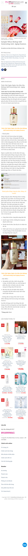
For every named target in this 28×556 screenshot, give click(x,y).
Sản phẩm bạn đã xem (7, 488)
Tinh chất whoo (12, 66)
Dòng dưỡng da (22, 55)
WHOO (10, 58)
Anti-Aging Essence (7, 61)
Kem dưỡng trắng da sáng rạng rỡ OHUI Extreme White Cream (21, 363)
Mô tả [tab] (2, 78)
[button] (2, 2)
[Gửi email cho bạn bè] (5, 69)
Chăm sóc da (9, 55)
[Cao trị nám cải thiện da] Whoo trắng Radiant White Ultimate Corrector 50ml (7, 364)
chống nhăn (8, 64)
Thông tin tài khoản (6, 481)
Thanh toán (4, 474)
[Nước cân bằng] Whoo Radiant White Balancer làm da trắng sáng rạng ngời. (7, 389)
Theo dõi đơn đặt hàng (7, 484)
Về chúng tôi (4, 447)
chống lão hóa (11, 63)
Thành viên (4, 477)
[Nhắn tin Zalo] (24, 545)
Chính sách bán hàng (7, 451)
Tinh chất (6, 58)
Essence (13, 64)
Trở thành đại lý (5, 491)
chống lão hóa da (18, 63)
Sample (11, 38)
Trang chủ (4, 38)
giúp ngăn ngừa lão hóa (21, 64)
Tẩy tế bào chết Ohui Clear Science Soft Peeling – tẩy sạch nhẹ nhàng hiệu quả (21, 389)
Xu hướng (4, 470)
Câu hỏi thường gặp (6, 461)
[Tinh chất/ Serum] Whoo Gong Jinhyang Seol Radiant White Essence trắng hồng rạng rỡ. (21, 413)
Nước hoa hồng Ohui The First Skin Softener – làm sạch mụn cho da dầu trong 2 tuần (7, 338)
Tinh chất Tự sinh (5, 66)
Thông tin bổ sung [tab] (6, 81)
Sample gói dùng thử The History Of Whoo (14, 56)
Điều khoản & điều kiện (7, 454)
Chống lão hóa (15, 55)
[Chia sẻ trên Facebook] (2, 69)
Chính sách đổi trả (6, 458)
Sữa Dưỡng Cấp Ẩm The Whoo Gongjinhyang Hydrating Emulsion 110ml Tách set (7, 413)
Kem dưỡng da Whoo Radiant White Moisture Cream (21, 337)
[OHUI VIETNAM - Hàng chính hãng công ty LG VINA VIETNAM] (14, 3)
